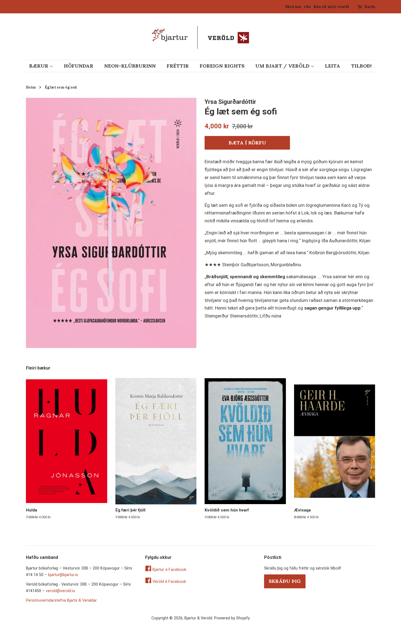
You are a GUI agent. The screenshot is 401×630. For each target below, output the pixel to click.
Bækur (39, 66)
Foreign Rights (222, 66)
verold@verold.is (60, 591)
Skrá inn (293, 6)
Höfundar (78, 66)
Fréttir (178, 66)
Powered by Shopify (232, 618)
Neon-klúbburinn (130, 66)
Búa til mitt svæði (331, 6)
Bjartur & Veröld (198, 618)
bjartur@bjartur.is (63, 575)
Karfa (369, 6)
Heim (31, 87)
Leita (332, 66)
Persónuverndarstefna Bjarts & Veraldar (61, 600)
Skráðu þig (285, 581)
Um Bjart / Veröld (283, 66)
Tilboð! (361, 66)
